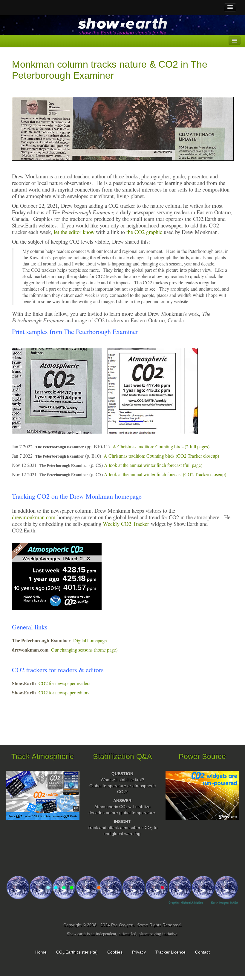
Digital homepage (90, 640)
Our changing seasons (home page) (84, 649)
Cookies (114, 952)
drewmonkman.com (34, 517)
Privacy (139, 952)
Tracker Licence (170, 952)
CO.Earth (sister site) (77, 952)
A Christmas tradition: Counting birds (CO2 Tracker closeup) (161, 456)
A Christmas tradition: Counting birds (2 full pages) (161, 446)
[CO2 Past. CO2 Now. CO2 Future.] (122, 895)
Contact (202, 952)
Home (41, 952)
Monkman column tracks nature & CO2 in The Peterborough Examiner (109, 70)
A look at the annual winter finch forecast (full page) (153, 465)
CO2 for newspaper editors (64, 692)
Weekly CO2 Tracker (126, 523)
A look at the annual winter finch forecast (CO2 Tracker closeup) (165, 474)
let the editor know (74, 232)
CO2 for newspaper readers (64, 683)
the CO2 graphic (145, 232)
